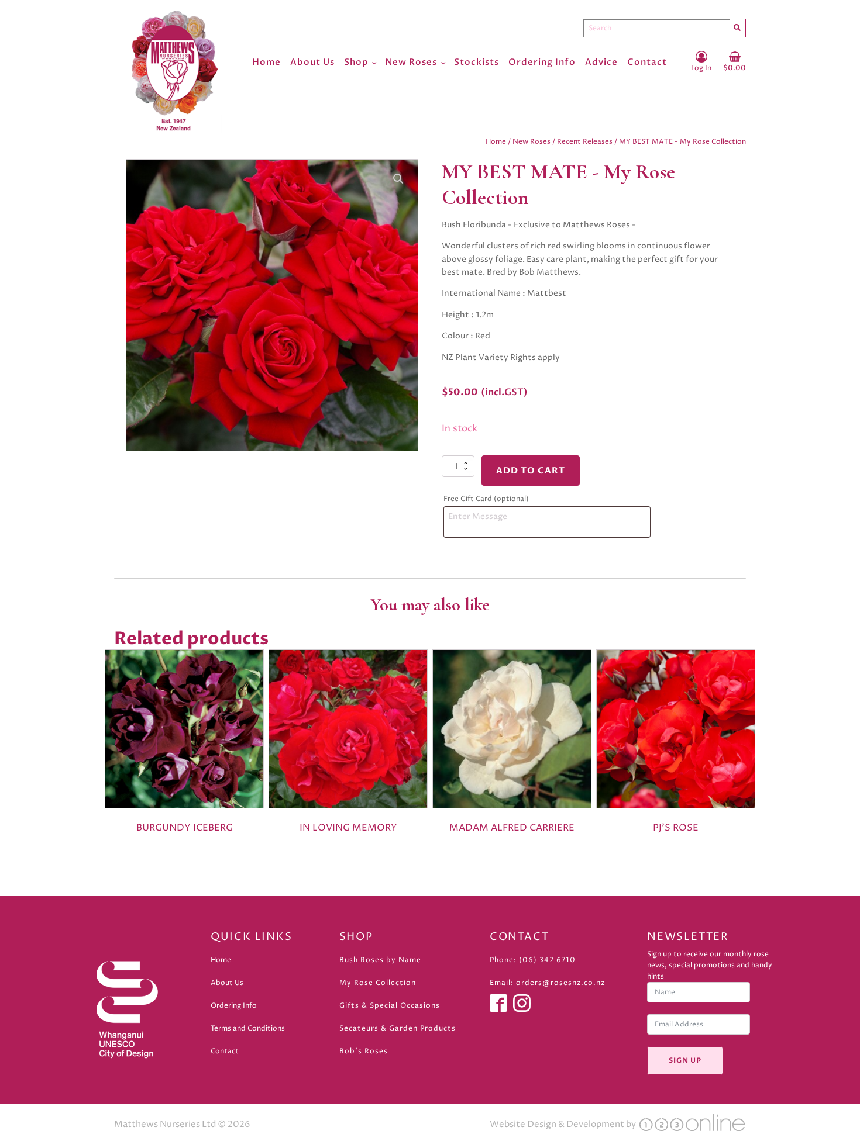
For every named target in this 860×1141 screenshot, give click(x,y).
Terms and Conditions (248, 1028)
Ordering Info (542, 62)
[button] (398, 178)
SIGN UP (685, 1060)
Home (266, 62)
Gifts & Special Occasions (389, 1006)
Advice (601, 62)
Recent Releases (585, 142)
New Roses (411, 62)
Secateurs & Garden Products (397, 1028)
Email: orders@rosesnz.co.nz (547, 983)
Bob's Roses (363, 1051)
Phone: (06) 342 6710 (533, 960)
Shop (356, 62)
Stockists (476, 62)
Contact (647, 62)
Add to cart (530, 470)
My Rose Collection (377, 983)
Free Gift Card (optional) (487, 499)
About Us (312, 62)
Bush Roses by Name (380, 960)
